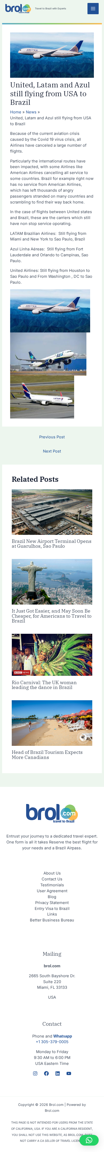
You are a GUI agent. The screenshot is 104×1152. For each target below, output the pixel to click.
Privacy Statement (52, 902)
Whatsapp (62, 1036)
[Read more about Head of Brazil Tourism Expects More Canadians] (52, 722)
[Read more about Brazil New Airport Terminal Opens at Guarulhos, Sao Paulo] (52, 511)
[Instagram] (35, 1073)
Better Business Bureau (52, 920)
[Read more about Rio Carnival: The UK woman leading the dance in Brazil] (52, 654)
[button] (89, 1140)
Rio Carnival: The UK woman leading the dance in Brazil (44, 684)
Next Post (52, 451)
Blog (52, 896)
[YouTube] (68, 1073)
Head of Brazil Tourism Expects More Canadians (47, 754)
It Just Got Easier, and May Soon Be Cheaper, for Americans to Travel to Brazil (51, 616)
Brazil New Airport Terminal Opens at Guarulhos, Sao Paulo (51, 543)
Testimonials (52, 885)
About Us (52, 873)
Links (52, 914)
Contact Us (52, 879)
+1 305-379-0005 (52, 1041)
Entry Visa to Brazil (52, 908)
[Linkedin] (57, 1073)
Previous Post (52, 437)
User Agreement (52, 890)
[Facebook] (46, 1073)
